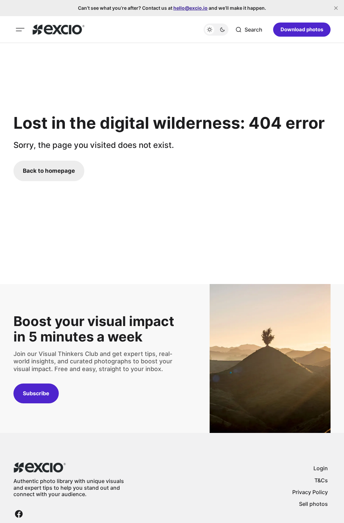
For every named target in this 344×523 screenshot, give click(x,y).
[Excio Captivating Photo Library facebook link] (18, 514)
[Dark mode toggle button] (216, 30)
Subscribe (36, 393)
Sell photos (313, 503)
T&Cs (321, 480)
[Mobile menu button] (20, 29)
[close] (336, 8)
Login (320, 468)
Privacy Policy (310, 492)
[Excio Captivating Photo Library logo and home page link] (58, 29)
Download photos (302, 29)
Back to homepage (49, 170)
